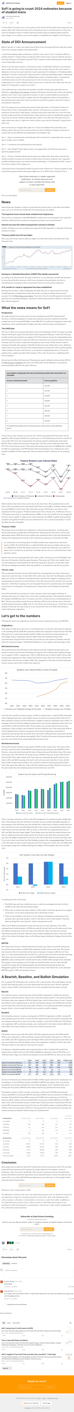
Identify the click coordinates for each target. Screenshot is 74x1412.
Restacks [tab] (14, 1263)
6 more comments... (6, 1313)
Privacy (38, 1398)
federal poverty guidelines (13, 362)
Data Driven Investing (13, 16)
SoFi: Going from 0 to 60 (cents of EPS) (17, 1328)
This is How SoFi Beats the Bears (15, 1340)
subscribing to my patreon (19, 92)
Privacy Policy (51, 1235)
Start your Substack (32, 1403)
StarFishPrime (8, 1291)
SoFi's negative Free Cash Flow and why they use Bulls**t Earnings (29, 1354)
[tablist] (10, 1263)
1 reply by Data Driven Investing (16, 1304)
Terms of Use (46, 1234)
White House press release (23, 296)
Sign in (68, 3)
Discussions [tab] (16, 1323)
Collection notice (52, 1398)
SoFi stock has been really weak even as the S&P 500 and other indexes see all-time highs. (31, 1331)
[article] (37, 1332)
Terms (44, 1398)
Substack (27, 1408)
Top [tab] (4, 1323)
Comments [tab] (6, 1263)
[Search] (70, 1323)
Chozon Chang (9, 1281)
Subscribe (61, 3)
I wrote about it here (56, 840)
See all (5, 1368)
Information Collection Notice (36, 1235)
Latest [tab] (9, 1323)
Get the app (46, 1403)
